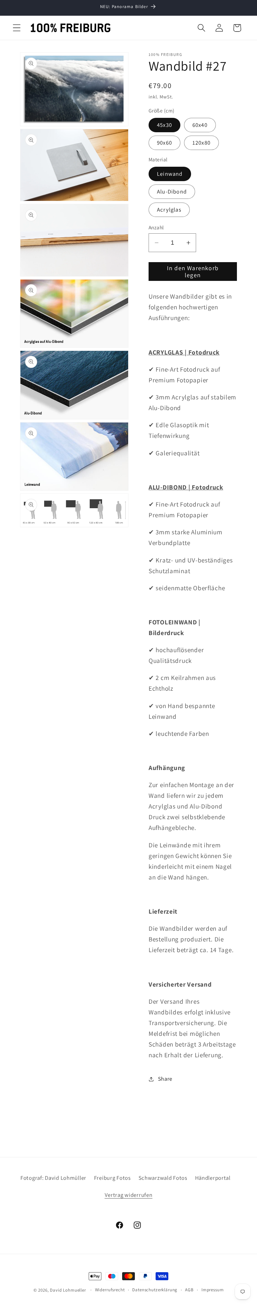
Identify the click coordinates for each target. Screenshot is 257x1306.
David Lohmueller (68, 1290)
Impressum (212, 1290)
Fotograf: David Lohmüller (53, 1177)
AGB (189, 1290)
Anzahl (156, 227)
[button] (17, 28)
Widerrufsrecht (110, 1290)
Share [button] (165, 1078)
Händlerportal (213, 1177)
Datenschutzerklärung (154, 1290)
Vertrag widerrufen (129, 1195)
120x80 (201, 142)
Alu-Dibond (172, 191)
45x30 (164, 125)
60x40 (199, 125)
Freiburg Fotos (112, 1177)
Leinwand (170, 173)
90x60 (164, 142)
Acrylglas (169, 209)
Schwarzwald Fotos (163, 1177)
